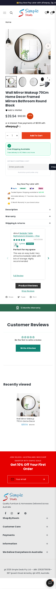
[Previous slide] (7, 258)
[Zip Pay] (31, 188)
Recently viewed (17, 384)
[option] (28, 51)
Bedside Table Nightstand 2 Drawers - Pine (26, 234)
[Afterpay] (22, 188)
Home (8, 22)
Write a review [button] (28, 348)
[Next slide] (48, 258)
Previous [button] (8, 46)
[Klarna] (40, 188)
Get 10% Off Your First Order (28, 466)
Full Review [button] (18, 275)
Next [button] (48, 46)
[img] (19, 240)
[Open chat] (50, 583)
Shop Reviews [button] (28, 291)
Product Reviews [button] (28, 285)
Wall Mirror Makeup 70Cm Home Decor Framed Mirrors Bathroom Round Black (27, 420)
